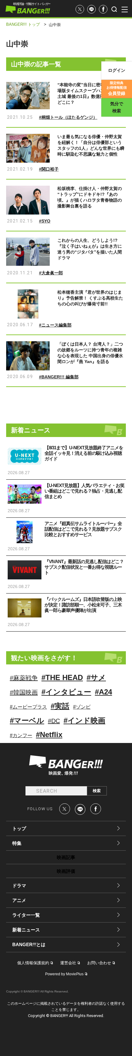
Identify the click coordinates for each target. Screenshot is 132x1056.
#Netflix (49, 734)
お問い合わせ (99, 963)
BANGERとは (28, 944)
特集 (16, 843)
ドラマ (19, 885)
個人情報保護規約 (33, 963)
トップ (19, 828)
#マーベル (27, 720)
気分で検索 (116, 107)
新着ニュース (26, 929)
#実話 (60, 706)
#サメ (96, 677)
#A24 (103, 692)
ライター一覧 (26, 915)
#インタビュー (66, 692)
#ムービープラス (28, 707)
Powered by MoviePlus (64, 974)
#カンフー (21, 735)
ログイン (116, 70)
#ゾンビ (82, 707)
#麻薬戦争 (24, 678)
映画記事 (66, 857)
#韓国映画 (24, 692)
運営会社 (68, 963)
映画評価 (66, 871)
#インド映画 (84, 720)
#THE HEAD (62, 677)
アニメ (19, 900)
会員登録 (117, 88)
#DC (54, 721)
